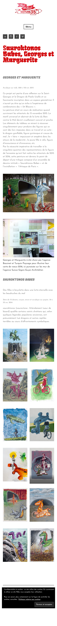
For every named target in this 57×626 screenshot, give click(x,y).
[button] (28, 193)
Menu (28, 26)
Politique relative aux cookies (29, 599)
